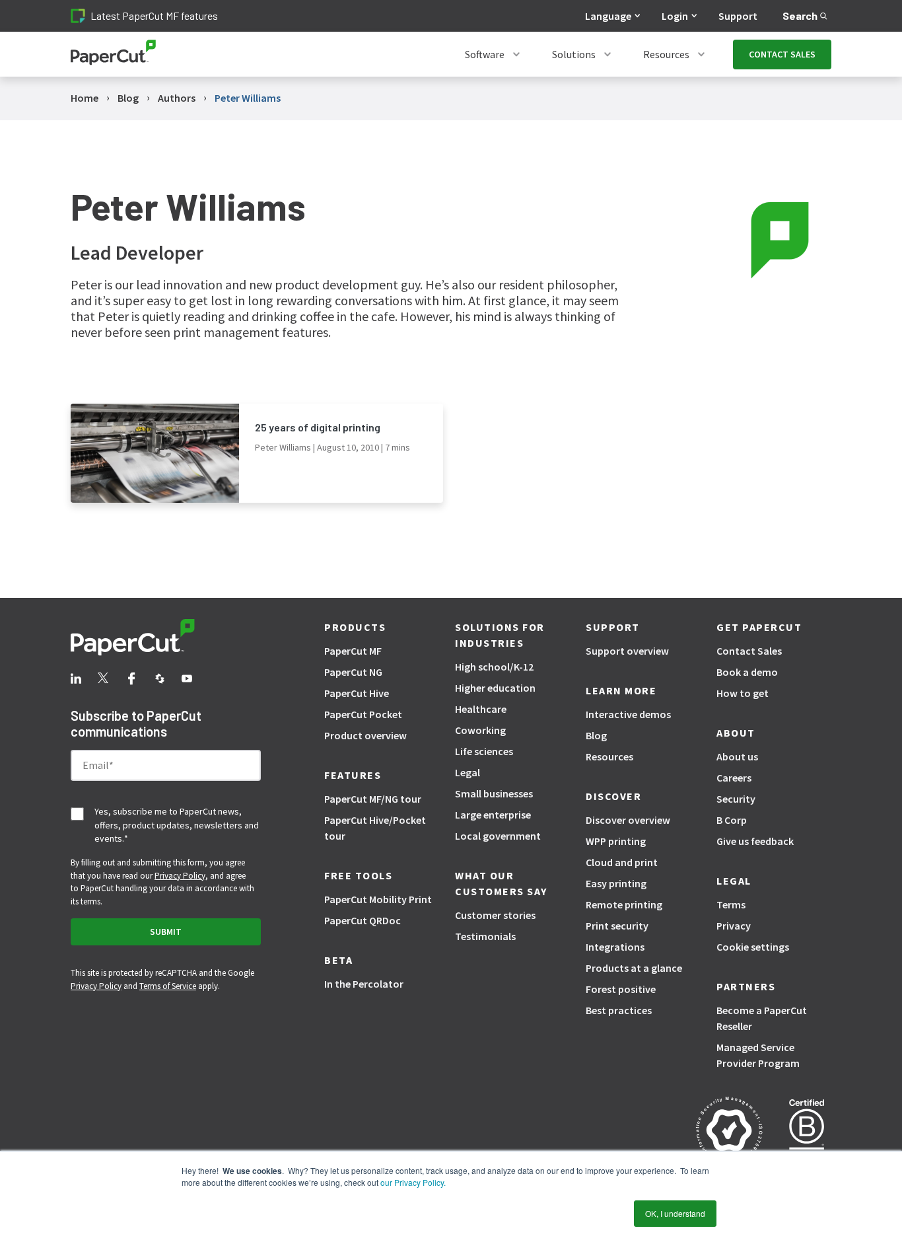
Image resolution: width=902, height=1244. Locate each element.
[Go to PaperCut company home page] (166, 639)
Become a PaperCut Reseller (761, 1018)
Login (675, 15)
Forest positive (621, 989)
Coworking (480, 730)
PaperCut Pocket (363, 714)
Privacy (733, 925)
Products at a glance (634, 967)
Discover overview (628, 819)
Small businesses (494, 793)
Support (737, 15)
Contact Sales (749, 650)
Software (484, 54)
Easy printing (616, 883)
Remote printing (624, 904)
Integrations (615, 946)
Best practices (619, 1010)
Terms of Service (167, 986)
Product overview (365, 735)
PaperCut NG (353, 671)
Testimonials (485, 936)
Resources (666, 54)
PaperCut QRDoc (362, 920)
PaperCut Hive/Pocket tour (375, 827)
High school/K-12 (494, 666)
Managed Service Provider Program (758, 1055)
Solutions (574, 54)
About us (737, 756)
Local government (498, 835)
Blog (596, 735)
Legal (467, 772)
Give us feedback (755, 841)
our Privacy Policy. (412, 1182)
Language (608, 15)
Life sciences (484, 751)
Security (735, 798)
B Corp (731, 819)
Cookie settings (752, 946)
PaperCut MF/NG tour (372, 798)
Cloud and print (622, 862)
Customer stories (495, 915)
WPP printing (616, 841)
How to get (742, 693)
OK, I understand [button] (675, 1213)
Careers (733, 777)
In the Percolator (363, 983)
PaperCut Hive (356, 693)
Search (799, 15)
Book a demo (747, 671)
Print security (617, 925)
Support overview (627, 650)
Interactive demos (628, 714)
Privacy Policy (180, 875)
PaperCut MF (353, 650)
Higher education (495, 687)
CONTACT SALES (782, 54)
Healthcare (480, 708)
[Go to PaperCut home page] (113, 54)
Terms (731, 904)
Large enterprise (493, 814)
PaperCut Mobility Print (378, 899)
